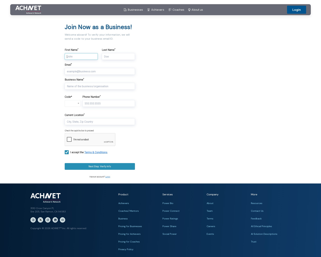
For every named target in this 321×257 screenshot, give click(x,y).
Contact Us (257, 210)
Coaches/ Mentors (128, 210)
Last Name (108, 49)
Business (123, 218)
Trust (253, 241)
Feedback (256, 218)
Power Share (169, 226)
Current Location (75, 115)
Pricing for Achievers (129, 233)
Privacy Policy (125, 249)
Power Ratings (170, 218)
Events (210, 233)
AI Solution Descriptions (264, 233)
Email (68, 64)
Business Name (74, 79)
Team (210, 210)
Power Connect (171, 210)
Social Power (170, 233)
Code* (68, 96)
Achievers (123, 203)
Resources (256, 203)
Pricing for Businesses (130, 226)
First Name (71, 49)
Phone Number (91, 96)
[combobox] (72, 103)
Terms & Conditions (95, 152)
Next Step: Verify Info (100, 166)
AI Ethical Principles (261, 226)
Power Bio (168, 203)
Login (296, 10)
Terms (210, 218)
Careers (211, 226)
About (210, 203)
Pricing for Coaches (129, 241)
